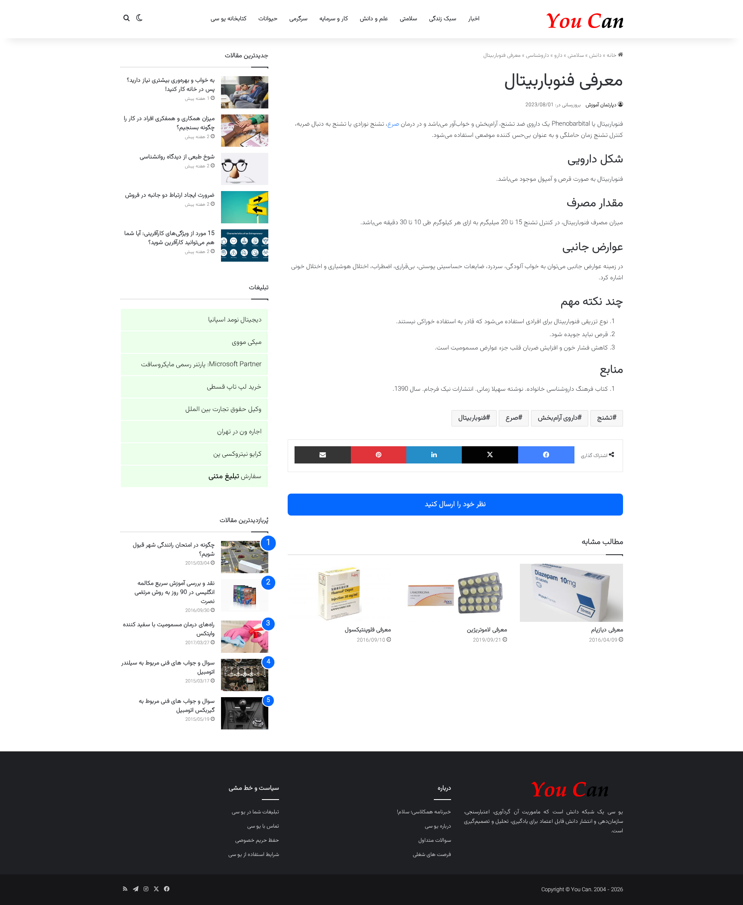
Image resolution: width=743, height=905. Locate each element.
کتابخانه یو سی (228, 19)
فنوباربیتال (472, 418)
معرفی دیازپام (607, 630)
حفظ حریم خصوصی (257, 840)
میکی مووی (246, 342)
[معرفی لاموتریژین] (455, 593)
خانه (612, 55)
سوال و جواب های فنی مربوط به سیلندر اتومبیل (168, 667)
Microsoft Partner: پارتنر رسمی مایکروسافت (201, 364)
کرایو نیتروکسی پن (237, 454)
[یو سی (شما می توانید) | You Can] (543, 787)
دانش (595, 55)
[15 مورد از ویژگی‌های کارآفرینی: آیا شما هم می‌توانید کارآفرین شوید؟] (244, 245)
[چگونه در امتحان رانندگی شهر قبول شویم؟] (244, 557)
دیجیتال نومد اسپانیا (234, 319)
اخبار (473, 19)
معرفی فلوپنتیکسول (368, 630)
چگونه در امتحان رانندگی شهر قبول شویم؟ (174, 550)
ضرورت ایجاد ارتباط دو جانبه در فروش (170, 195)
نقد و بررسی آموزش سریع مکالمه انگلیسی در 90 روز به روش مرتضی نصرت (175, 592)
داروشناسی (537, 55)
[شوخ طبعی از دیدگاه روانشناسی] (244, 169)
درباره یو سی (438, 826)
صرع (393, 124)
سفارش (235, 476)
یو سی (615, 812)
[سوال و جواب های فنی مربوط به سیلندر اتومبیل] (244, 675)
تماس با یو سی (263, 826)
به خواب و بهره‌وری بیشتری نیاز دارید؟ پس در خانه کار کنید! (171, 85)
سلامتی (408, 19)
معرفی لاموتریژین (487, 630)
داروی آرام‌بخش (557, 418)
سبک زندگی (442, 19)
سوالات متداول (434, 840)
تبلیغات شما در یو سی (255, 812)
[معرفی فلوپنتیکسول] (339, 593)
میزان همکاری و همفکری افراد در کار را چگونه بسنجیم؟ (169, 123)
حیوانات (267, 19)
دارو (558, 55)
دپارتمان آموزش (601, 105)
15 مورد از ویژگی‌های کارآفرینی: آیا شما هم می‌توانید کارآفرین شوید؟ (169, 238)
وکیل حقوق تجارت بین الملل (223, 409)
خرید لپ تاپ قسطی (234, 387)
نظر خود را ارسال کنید (455, 504)
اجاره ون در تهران (239, 431)
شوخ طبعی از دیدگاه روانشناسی (177, 157)
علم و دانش (374, 19)
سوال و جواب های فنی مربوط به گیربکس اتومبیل (177, 706)
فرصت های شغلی (432, 854)
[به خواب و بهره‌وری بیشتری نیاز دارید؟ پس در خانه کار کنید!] (244, 92)
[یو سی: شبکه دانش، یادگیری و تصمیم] (558, 19)
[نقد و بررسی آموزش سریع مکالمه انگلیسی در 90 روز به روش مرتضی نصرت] (244, 595)
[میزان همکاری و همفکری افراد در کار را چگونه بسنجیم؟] (244, 130)
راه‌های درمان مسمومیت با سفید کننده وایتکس (169, 629)
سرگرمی (298, 19)
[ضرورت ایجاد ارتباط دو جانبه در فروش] (244, 207)
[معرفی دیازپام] (571, 593)
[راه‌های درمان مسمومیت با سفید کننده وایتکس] (244, 637)
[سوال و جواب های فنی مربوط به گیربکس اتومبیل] (244, 713)
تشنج (604, 418)
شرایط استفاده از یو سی (253, 854)
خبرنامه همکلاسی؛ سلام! (424, 812)
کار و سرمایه (333, 19)
